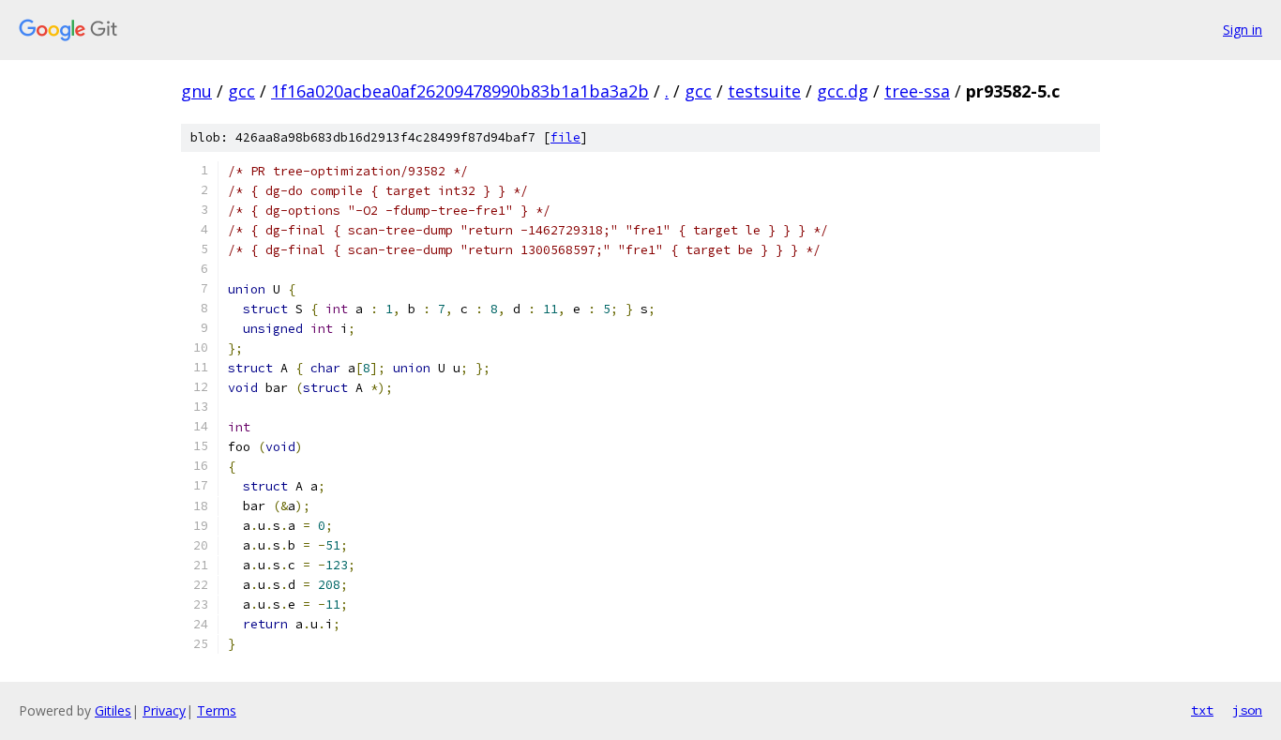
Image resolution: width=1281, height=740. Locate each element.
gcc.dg (842, 91)
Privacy (164, 710)
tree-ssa (917, 91)
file (565, 137)
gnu (196, 91)
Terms (216, 710)
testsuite (764, 91)
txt (1202, 710)
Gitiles (113, 710)
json (1247, 710)
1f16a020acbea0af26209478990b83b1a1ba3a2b (460, 91)
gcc (241, 91)
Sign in (1242, 29)
